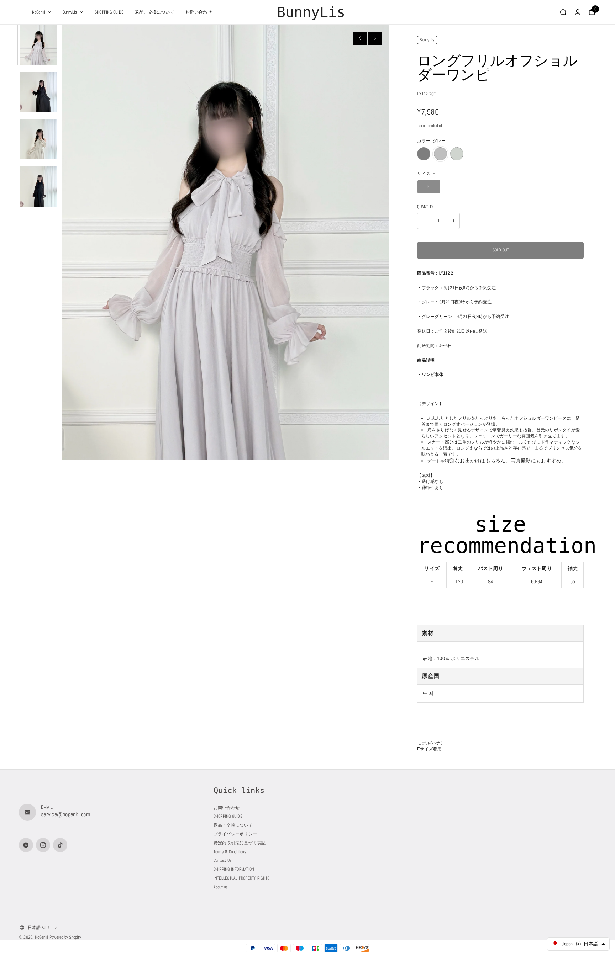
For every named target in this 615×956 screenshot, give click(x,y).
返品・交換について (233, 825)
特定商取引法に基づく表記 (240, 843)
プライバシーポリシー (235, 834)
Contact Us (223, 860)
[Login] (578, 12)
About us (221, 887)
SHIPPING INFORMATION (234, 869)
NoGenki (39, 12)
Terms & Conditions (230, 852)
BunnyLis (70, 12)
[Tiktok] (60, 845)
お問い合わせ (198, 12)
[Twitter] (26, 845)
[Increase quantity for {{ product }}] (453, 221)
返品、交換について (154, 12)
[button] (360, 38)
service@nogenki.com (65, 814)
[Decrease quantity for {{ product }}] (423, 221)
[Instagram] (43, 845)
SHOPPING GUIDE (109, 12)
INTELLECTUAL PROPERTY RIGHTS (242, 878)
